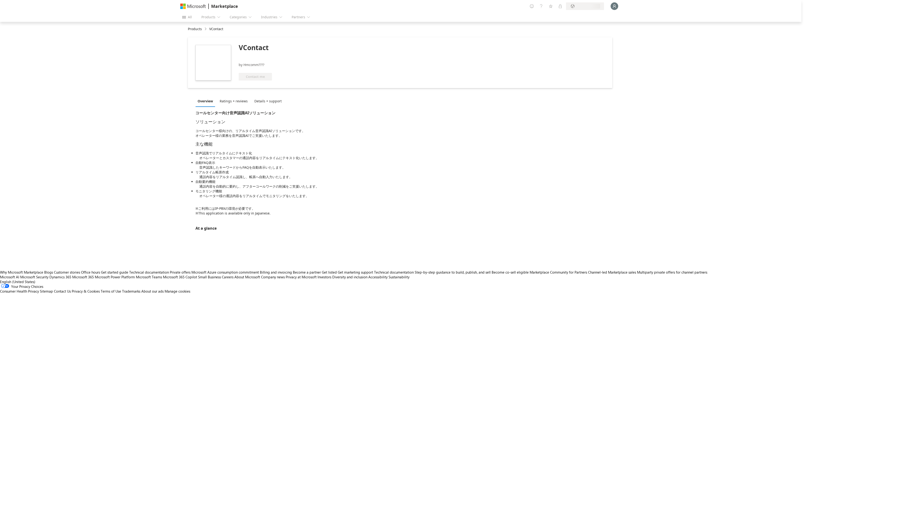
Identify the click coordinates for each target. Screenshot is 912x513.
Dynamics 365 (60, 277)
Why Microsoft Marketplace (21, 272)
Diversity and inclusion (349, 277)
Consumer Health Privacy (19, 291)
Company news (273, 277)
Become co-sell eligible (510, 272)
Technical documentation (149, 272)
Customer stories (67, 272)
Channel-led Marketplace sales (612, 272)
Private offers (180, 272)
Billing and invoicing (276, 272)
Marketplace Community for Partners (558, 272)
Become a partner (307, 272)
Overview (205, 101)
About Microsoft (247, 277)
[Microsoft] (193, 6)
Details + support (268, 101)
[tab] (206, 101)
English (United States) (17, 281)
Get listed (329, 272)
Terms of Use (111, 291)
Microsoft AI (9, 277)
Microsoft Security (34, 277)
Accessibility (378, 277)
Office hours (90, 272)
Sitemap (46, 291)
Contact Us (62, 291)
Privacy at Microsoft (301, 277)
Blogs (48, 272)
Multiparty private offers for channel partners (672, 272)
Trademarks (131, 291)
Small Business (209, 277)
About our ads (152, 291)
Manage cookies (177, 291)
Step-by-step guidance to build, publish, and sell (453, 272)
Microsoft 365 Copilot (180, 277)
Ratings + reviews (234, 101)
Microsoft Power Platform (115, 277)
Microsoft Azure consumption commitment (225, 272)
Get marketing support (355, 272)
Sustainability (399, 277)
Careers (227, 277)
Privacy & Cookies (86, 291)
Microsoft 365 (83, 277)
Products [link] (195, 29)
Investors (324, 277)
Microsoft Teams (149, 277)
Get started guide (114, 272)
